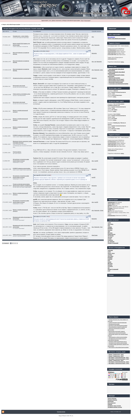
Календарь (110, 18)
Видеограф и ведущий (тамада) (117, 331)
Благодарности (102, 18)
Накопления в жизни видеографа (117, 332)
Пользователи (118, 18)
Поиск (124, 18)
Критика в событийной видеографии (118, 325)
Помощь (129, 18)
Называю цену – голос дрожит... (21, 36)
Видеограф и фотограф (19, 85)
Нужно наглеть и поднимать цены (21, 94)
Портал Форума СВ (6, 18)
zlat (95, 61)
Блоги (95, 18)
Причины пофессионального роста (118, 341)
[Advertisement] (118, 178)
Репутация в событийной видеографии (119, 347)
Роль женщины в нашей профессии (118, 327)
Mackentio (96, 45)
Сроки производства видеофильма (118, 322)
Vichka (93, 111)
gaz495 (96, 161)
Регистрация (87, 20)
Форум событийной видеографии (11, 24)
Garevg (96, 136)
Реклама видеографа (114, 324)
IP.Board (64, 415)
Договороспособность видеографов (22, 78)
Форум (60, 415)
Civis (93, 94)
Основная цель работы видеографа (118, 343)
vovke (101, 70)
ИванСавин (95, 235)
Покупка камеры (17, 152)
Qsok (101, 227)
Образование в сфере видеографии (118, 337)
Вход (82, 20)
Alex (93, 36)
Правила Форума (16, 18)
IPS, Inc (71, 415)
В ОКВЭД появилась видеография (21, 135)
